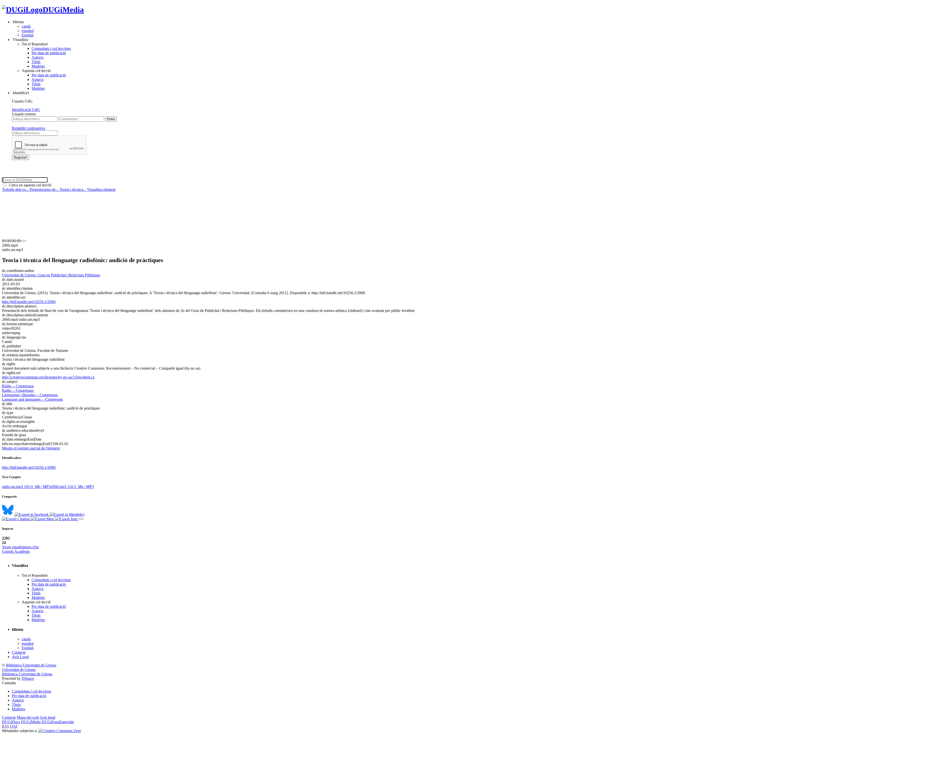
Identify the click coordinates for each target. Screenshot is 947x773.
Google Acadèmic (16, 551)
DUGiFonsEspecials (58, 722)
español (28, 31)
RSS (5, 726)
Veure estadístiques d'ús (20, 547)
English (28, 35)
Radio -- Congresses (18, 390)
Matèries (38, 66)
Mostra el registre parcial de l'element (31, 448)
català (26, 26)
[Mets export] (43, 519)
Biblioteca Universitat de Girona (31, 665)
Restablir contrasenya (28, 128)
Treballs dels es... (16, 189)
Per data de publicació (49, 53)
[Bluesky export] (8, 514)
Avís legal (47, 717)
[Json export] (66, 519)
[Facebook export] (32, 514)
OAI (13, 726)
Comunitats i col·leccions (51, 48)
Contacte (19, 652)
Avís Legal (20, 657)
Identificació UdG (26, 110)
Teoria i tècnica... (73, 189)
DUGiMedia (63, 9)
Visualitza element (101, 189)
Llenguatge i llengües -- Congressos (30, 395)
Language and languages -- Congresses (32, 399)
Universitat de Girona (19, 669)
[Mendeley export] (67, 514)
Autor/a (37, 57)
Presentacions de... (44, 189)
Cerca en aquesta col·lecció (29, 185)
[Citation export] (16, 519)
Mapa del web (28, 717)
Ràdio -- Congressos (18, 386)
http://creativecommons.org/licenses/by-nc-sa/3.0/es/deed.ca (48, 377)
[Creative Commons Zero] (59, 731)
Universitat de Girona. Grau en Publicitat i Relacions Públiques (51, 275)
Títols (36, 62)
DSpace (28, 678)
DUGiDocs (11, 722)
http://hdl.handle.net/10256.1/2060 (28, 302)
